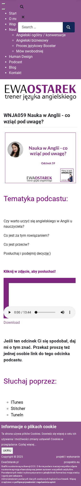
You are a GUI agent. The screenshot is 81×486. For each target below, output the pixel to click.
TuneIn (17, 414)
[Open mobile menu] (3, 3)
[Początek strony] (73, 477)
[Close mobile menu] (3, 9)
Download (12, 322)
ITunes (17, 402)
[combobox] (40, 27)
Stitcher (18, 408)
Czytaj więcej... (27, 444)
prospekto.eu (72, 462)
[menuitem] (13, 13)
